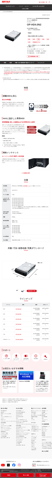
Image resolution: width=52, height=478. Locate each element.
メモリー (2, 418)
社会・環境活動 (44, 416)
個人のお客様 (45, 451)
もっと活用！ (33, 413)
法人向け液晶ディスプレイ (21, 427)
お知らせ (33, 446)
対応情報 (33, 440)
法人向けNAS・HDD (19, 416)
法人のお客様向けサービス (36, 429)
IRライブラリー (45, 429)
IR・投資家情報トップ (46, 426)
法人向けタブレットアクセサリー (22, 434)
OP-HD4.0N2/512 (19, 339)
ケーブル (2, 424)
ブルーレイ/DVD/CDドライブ (6, 416)
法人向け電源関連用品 (20, 436)
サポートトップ (34, 436)
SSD (2, 415)
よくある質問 (33, 437)
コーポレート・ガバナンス (46, 437)
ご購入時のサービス (35, 426)
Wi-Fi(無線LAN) (3, 410)
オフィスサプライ (19, 440)
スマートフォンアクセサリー (6, 428)
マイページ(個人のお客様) (46, 442)
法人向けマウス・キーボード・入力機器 (23, 430)
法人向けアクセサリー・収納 (21, 437)
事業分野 (43, 415)
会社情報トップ (45, 410)
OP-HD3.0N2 (18, 324)
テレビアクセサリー (4, 434)
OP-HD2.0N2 (18, 329)
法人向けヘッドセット (20, 431)
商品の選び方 (33, 412)
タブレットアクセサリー (5, 430)
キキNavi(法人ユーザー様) (46, 446)
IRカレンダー (44, 431)
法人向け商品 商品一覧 (20, 445)
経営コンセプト (45, 413)
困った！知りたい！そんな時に (36, 415)
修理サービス (33, 442)
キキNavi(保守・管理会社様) (47, 448)
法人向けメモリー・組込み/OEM (21, 421)
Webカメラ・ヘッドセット (5, 427)
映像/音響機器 (3, 422)
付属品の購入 (33, 449)
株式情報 (43, 435)
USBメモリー (3, 419)
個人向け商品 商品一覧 (5, 437)
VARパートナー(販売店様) (46, 445)
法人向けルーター (19, 415)
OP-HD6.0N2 (18, 314)
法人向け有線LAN (19, 413)
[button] (32, 291)
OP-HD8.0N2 (18, 309)
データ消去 (18, 443)
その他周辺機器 (3, 436)
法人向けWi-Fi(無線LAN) (20, 412)
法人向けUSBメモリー (20, 422)
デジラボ (33, 419)
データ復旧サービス (35, 431)
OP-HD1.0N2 (18, 334)
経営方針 (43, 432)
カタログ (33, 445)
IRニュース (44, 428)
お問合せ (33, 443)
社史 (42, 418)
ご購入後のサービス (35, 428)
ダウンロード (33, 439)
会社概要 (43, 412)
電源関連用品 (3, 431)
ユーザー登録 (33, 448)
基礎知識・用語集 (34, 416)
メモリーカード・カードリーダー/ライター (8, 421)
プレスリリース (45, 419)
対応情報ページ (26, 185)
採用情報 (43, 421)
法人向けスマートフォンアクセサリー (23, 433)
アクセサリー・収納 (4, 433)
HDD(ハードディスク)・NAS (6, 413)
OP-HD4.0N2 (18, 319)
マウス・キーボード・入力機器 (6, 425)
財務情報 (43, 433)
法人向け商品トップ (19, 410)
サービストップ (34, 425)
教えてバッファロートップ (36, 410)
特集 (32, 418)
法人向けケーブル (19, 428)
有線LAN (2, 412)
